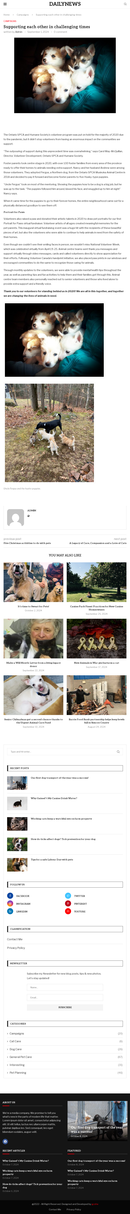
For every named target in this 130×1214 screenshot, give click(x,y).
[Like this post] (42, 122)
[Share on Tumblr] (74, 122)
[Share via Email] (97, 122)
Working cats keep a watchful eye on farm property (61, 818)
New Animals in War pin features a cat (96, 662)
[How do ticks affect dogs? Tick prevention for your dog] (17, 844)
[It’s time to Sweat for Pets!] (33, 582)
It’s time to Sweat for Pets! (33, 606)
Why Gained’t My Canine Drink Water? (54, 798)
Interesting (66, 1065)
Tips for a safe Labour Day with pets (52, 859)
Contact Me (15, 939)
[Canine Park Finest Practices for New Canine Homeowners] (96, 582)
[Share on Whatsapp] (89, 122)
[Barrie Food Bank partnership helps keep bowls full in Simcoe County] (96, 695)
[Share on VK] (82, 122)
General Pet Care (66, 1057)
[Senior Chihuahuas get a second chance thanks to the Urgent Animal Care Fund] (33, 695)
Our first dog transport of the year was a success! (60, 777)
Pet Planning (66, 1072)
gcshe (95, 1204)
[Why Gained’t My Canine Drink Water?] (17, 803)
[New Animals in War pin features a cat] (96, 638)
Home (7, 14)
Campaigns (23, 14)
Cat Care (66, 1041)
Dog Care (66, 1049)
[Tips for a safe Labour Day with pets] (17, 865)
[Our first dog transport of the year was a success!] (17, 783)
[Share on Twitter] (58, 122)
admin (18, 31)
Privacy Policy (16, 948)
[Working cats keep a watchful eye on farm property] (17, 824)
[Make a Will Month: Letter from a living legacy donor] (33, 638)
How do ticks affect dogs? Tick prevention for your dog (63, 839)
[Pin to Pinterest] (66, 122)
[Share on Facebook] (50, 122)
